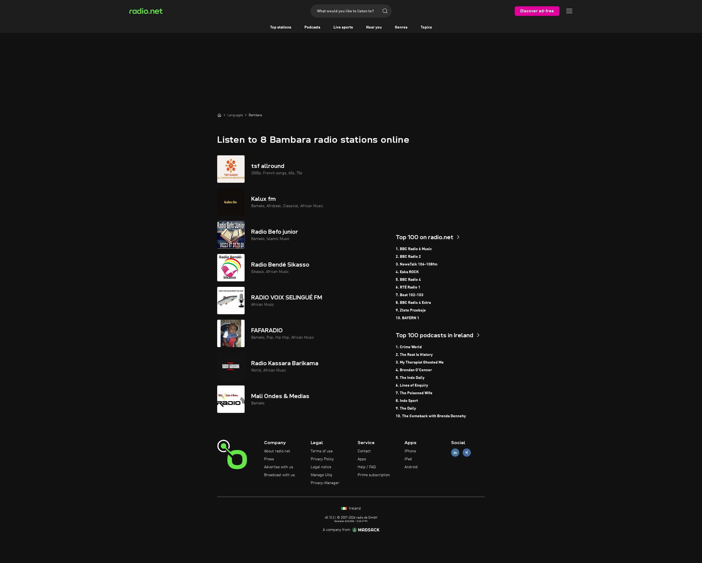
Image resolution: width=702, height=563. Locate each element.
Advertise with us (278, 467)
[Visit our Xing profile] (467, 453)
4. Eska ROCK (407, 272)
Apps (362, 459)
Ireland (354, 508)
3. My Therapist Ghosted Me (420, 362)
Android (411, 467)
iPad (408, 459)
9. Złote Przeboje (411, 310)
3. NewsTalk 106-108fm (416, 264)
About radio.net (277, 451)
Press (269, 459)
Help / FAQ (367, 467)
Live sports (343, 27)
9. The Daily (406, 408)
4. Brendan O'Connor (414, 370)
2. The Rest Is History (414, 355)
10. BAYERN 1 (407, 318)
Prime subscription (374, 475)
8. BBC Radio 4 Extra (413, 303)
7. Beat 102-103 (409, 295)
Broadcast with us (279, 475)
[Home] (219, 115)
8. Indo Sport (407, 401)
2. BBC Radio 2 (408, 257)
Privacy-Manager (325, 483)
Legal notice (321, 467)
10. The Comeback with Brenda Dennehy (431, 416)
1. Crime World (409, 347)
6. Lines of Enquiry (412, 385)
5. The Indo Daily (410, 378)
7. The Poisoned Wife (414, 393)
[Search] (385, 11)
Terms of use (322, 451)
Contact (364, 451)
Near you (374, 27)
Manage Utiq (321, 475)
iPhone (410, 451)
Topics (426, 27)
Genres (401, 27)
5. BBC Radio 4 (408, 280)
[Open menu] (569, 11)
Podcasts (312, 27)
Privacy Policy (322, 459)
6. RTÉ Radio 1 (408, 287)
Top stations (280, 27)
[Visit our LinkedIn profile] (455, 453)
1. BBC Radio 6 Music (414, 249)
